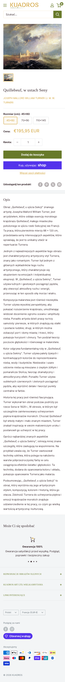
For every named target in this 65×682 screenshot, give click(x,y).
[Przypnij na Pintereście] (46, 184)
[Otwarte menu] (5, 5)
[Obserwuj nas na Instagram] (12, 629)
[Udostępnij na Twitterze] (53, 184)
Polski (8, 612)
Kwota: (7, 142)
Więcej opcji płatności (32, 173)
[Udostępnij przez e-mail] (59, 184)
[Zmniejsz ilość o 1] (17, 142)
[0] (59, 5)
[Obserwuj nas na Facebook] (5, 629)
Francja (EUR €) (30, 612)
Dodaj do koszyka (32, 154)
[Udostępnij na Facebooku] (40, 184)
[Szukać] (57, 14)
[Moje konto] (52, 5)
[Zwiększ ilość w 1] (38, 142)
